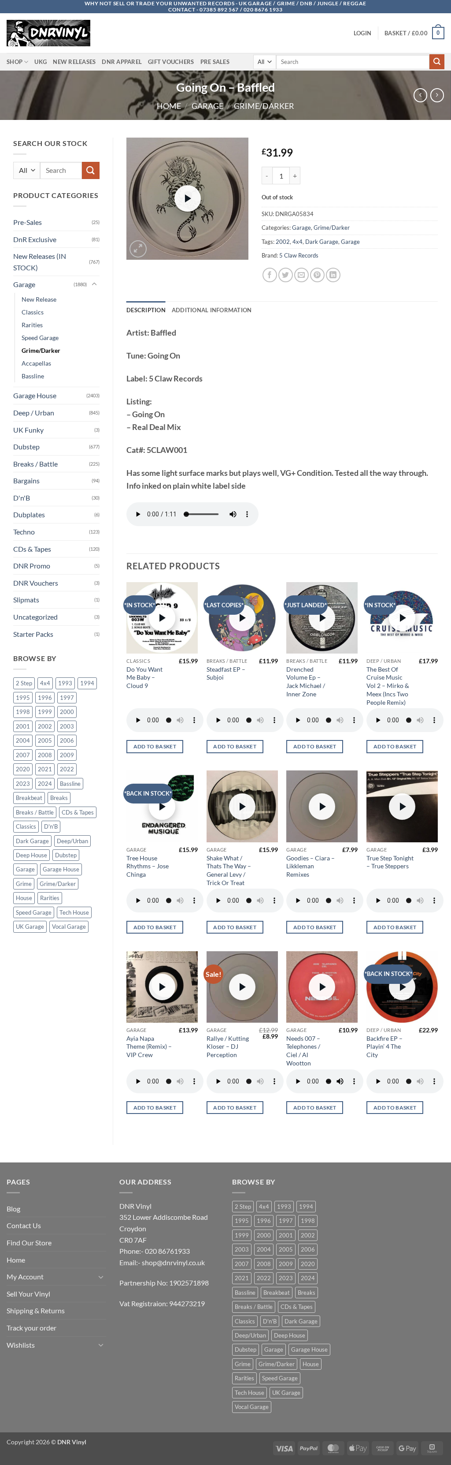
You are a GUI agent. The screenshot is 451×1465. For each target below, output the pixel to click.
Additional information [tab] (212, 310)
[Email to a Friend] (301, 275)
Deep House (31, 855)
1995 (23, 697)
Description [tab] (146, 310)
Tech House (74, 912)
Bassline (33, 376)
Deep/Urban (72, 841)
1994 (87, 683)
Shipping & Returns (36, 1310)
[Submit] (436, 61)
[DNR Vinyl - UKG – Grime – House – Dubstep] (51, 33)
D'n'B (21, 497)
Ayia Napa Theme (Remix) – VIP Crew (149, 1046)
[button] (362, 33)
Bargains (26, 480)
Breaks (59, 797)
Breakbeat (29, 797)
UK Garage (30, 926)
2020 (23, 769)
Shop (14, 61)
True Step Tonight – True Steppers (390, 862)
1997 (67, 697)
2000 (67, 711)
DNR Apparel (122, 61)
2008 (45, 755)
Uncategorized (35, 617)
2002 (45, 726)
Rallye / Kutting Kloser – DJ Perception (228, 1046)
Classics (33, 312)
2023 (23, 783)
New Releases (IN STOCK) (39, 262)
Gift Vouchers (171, 61)
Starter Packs (33, 634)
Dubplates (29, 514)
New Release (39, 299)
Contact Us (24, 1225)
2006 (67, 740)
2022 (67, 769)
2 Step (24, 683)
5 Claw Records (298, 255)
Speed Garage (40, 337)
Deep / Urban (33, 412)
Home (169, 106)
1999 (45, 711)
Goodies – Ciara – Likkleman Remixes (310, 866)
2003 (67, 726)
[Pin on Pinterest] (317, 275)
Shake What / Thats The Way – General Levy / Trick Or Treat (229, 870)
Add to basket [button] (155, 746)
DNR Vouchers (35, 583)
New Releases (74, 61)
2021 (45, 769)
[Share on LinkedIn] (333, 275)
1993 (65, 683)
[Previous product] (437, 95)
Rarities (32, 325)
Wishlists (21, 1345)
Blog (13, 1208)
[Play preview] (187, 198)
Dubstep (26, 446)
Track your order (31, 1327)
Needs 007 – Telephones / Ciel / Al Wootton (303, 1051)
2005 (45, 740)
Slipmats (26, 599)
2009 (67, 755)
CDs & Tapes (32, 549)
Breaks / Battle (35, 464)
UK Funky (28, 430)
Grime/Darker (264, 106)
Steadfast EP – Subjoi (226, 673)
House (24, 897)
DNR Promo (31, 565)
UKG (40, 61)
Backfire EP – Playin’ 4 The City (384, 1046)
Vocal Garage (69, 926)
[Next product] (420, 95)
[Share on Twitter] (285, 275)
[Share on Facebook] (269, 275)
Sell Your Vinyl (28, 1293)
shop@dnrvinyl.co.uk (173, 1262)
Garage (207, 106)
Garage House (34, 395)
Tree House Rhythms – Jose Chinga (147, 866)
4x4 (45, 683)
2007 (23, 755)
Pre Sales (214, 61)
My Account (25, 1276)
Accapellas (36, 363)
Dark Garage (32, 841)
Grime (24, 883)
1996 (45, 697)
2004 (23, 740)
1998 (23, 711)
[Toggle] (94, 284)
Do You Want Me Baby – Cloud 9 (144, 677)
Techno (24, 531)
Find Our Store (29, 1242)
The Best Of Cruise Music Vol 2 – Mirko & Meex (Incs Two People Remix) (387, 685)
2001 (23, 726)
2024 (45, 783)
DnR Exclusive (34, 239)
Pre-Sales (27, 222)
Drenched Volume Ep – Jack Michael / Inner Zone (305, 681)
